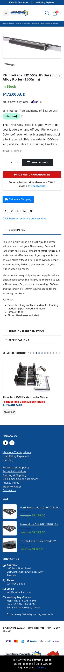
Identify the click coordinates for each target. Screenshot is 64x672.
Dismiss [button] (41, 667)
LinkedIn (18, 211)
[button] (6, 13)
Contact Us (9, 490)
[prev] (54, 76)
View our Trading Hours (17, 452)
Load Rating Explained (16, 456)
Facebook (5, 211)
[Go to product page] (32, 377)
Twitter (11, 211)
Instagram (12, 442)
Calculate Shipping (20, 199)
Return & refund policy (16, 467)
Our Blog (8, 460)
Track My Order (12, 486)
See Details (38, 186)
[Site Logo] (19, 13)
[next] (60, 76)
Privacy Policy (11, 482)
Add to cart (39, 162)
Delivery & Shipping (14, 475)
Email (30, 211)
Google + (24, 211)
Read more (9, 412)
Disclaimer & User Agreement (20, 479)
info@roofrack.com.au (19, 592)
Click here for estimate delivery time (24, 218)
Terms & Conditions (14, 471)
